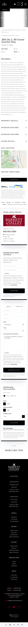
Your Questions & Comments (10, 334)
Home (3, 202)
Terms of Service (10, 376)
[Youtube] (14, 607)
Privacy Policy (14, 285)
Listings (8, 202)
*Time (4, 328)
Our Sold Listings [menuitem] (14, 521)
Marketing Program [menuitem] (14, 550)
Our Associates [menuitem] (14, 577)
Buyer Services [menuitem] (14, 530)
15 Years (14, 395)
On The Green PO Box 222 (15, 596)
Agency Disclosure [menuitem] (14, 536)
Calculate (14, 422)
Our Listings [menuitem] (14, 519)
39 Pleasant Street (14, 593)
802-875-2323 (22, 3)
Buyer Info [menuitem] (14, 532)
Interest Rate (7, 413)
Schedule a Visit (19, 306)
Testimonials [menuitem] (14, 579)
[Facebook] (9, 607)
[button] (2, 17)
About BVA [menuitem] (14, 575)
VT (12, 202)
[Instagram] (19, 607)
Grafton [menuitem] (14, 561)
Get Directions (14, 179)
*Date (4, 322)
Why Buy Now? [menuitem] (14, 534)
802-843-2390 (22, 5)
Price (4, 401)
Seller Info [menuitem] (13, 548)
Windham (18, 202)
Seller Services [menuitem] (14, 546)
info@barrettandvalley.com (15, 600)
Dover (23, 202)
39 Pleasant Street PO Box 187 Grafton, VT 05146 (14, 487)
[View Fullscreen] (3, 157)
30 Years (7, 395)
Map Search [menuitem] (14, 517)
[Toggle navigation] (25, 4)
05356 (4, 204)
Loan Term (6, 392)
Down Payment (7, 407)
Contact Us (5, 241)
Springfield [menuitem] (14, 565)
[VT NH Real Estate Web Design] (14, 616)
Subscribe (14, 290)
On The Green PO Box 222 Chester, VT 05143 (14, 502)
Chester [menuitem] (14, 563)
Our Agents (11, 241)
